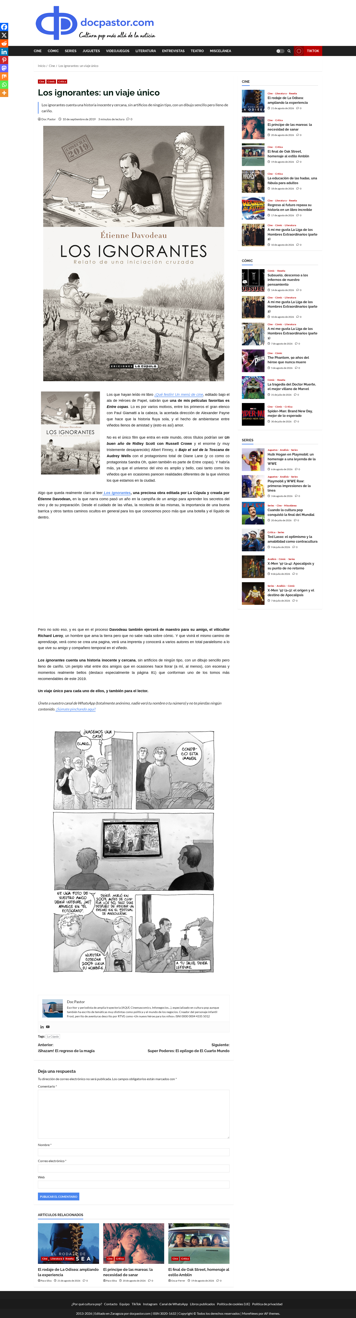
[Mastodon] (4, 68)
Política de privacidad (267, 1304)
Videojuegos (117, 51)
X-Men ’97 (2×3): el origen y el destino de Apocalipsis (253, 593)
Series (70, 51)
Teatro (197, 51)
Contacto (110, 1304)
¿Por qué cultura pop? (86, 1304)
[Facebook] (4, 27)
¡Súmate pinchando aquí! (76, 709)
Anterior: (66, 1048)
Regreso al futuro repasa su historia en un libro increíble (253, 208)
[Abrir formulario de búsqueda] (289, 51)
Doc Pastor (48, 119)
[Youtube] (48, 1027)
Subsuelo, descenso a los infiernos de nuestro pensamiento (253, 280)
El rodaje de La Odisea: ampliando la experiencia (253, 101)
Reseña (70, 1258)
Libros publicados (202, 1304)
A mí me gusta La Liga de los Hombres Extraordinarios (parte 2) (253, 235)
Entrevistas (173, 51)
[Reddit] (4, 43)
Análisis (284, 450)
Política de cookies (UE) (233, 1304)
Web (41, 1177)
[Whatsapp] (4, 85)
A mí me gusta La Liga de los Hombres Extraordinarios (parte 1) (253, 334)
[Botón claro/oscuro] (280, 51)
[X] (4, 35)
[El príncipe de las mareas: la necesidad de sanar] (133, 1243)
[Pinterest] (4, 60)
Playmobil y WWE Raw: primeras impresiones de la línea (253, 486)
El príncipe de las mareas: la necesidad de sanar (253, 128)
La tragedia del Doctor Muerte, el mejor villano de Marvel (253, 387)
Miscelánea (220, 51)
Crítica (62, 81)
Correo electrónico (52, 1161)
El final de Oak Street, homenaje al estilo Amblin (253, 154)
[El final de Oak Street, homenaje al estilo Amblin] (199, 1243)
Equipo (124, 1304)
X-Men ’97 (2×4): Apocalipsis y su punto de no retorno (253, 566)
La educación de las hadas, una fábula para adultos (253, 181)
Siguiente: (189, 1048)
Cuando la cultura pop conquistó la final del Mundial (253, 513)
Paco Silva (46, 1280)
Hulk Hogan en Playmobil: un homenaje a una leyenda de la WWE (253, 459)
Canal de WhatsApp (173, 1304)
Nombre (45, 1145)
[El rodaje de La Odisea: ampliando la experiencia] (68, 1243)
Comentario (47, 1086)
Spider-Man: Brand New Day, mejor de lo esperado (253, 414)
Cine (38, 51)
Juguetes (91, 51)
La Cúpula (53, 1036)
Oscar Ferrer (178, 1280)
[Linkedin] (42, 1027)
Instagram (150, 1304)
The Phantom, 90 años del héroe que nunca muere (253, 360)
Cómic (53, 51)
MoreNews (250, 1313)
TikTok (313, 51)
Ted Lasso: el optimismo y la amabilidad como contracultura (253, 540)
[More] (4, 93)
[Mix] (4, 76)
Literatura (146, 51)
